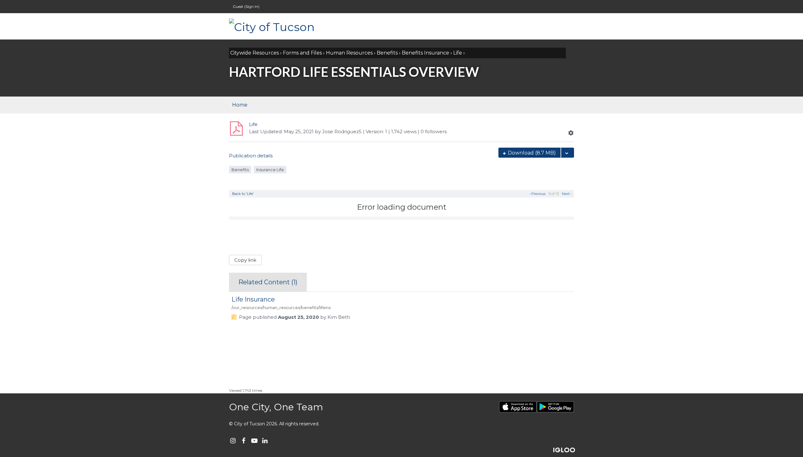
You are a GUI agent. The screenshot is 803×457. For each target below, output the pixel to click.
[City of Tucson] (291, 26)
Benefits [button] (240, 169)
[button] (571, 133)
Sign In (252, 6)
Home (239, 105)
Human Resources (349, 53)
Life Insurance (253, 299)
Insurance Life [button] (270, 169)
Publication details (251, 156)
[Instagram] (233, 440)
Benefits (387, 53)
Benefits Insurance (425, 53)
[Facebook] (243, 440)
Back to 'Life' (243, 194)
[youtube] (254, 440)
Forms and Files (302, 53)
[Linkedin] (265, 440)
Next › (567, 194)
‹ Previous (537, 194)
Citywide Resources (254, 53)
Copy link (245, 260)
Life (457, 53)
